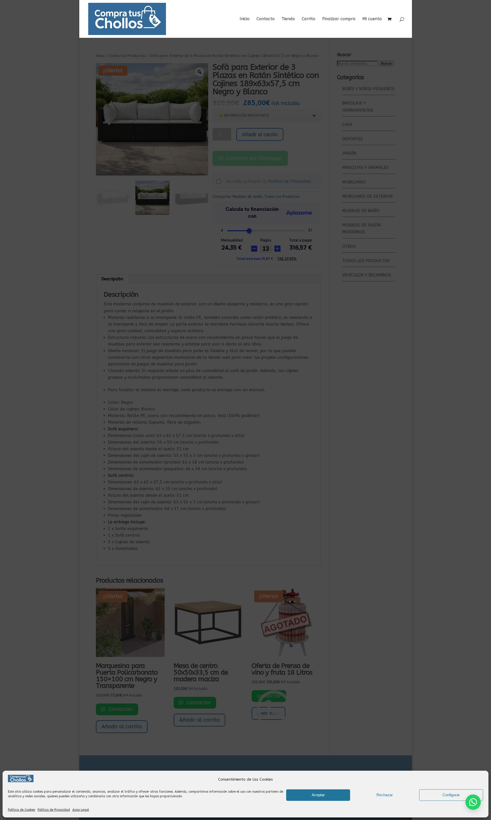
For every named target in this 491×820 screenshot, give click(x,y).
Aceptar (318, 795)
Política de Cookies (21, 810)
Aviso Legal (80, 810)
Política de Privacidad (54, 810)
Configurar (451, 795)
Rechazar (384, 795)
